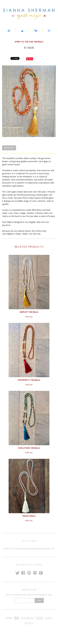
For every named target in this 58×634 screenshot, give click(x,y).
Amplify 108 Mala (29, 312)
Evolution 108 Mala (29, 448)
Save (31, 59)
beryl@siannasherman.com (41, 548)
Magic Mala (29, 516)
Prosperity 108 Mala (29, 380)
